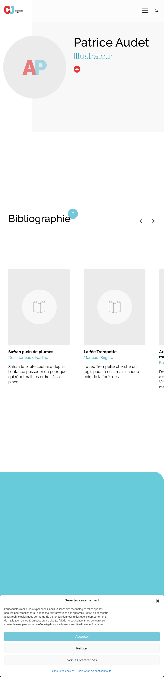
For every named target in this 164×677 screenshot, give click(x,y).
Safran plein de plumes (30, 351)
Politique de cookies (62, 671)
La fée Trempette (100, 351)
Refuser (82, 648)
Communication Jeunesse (13, 10)
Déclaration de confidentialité (93, 671)
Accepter (82, 637)
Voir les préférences (82, 660)
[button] (157, 600)
